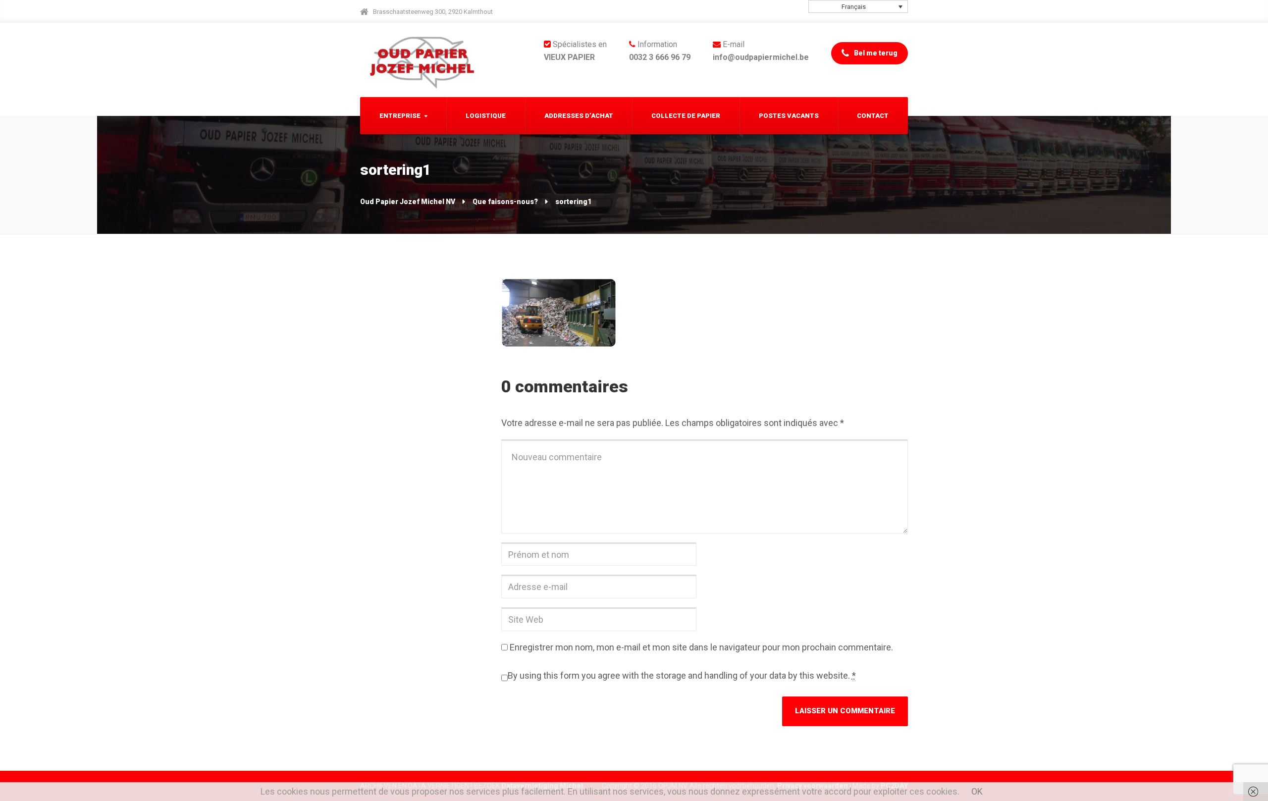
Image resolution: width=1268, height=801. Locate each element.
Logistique (486, 115)
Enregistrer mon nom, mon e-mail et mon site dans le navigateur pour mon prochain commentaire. (701, 647)
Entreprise (400, 115)
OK (977, 791)
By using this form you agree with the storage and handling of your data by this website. (682, 675)
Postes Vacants (789, 115)
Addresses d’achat (578, 115)
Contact (873, 115)
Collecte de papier (685, 115)
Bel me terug (875, 53)
